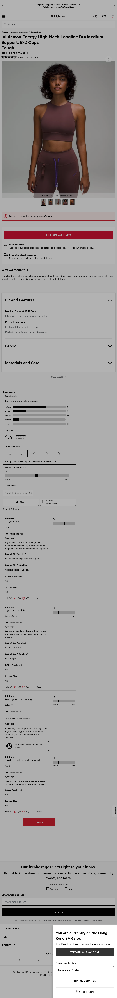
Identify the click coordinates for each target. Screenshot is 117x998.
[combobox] (85, 970)
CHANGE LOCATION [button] (84, 980)
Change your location (66, 962)
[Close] (114, 928)
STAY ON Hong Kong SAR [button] (85, 952)
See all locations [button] (86, 991)
